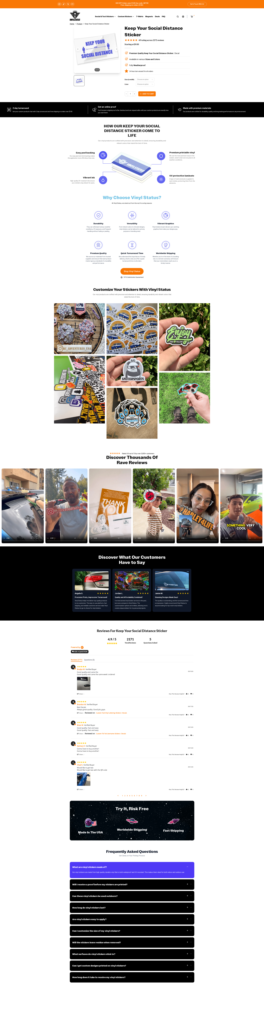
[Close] (33, 1017)
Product (79, 24)
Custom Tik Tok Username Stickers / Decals (111, 734)
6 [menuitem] (134, 796)
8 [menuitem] (139, 796)
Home (72, 24)
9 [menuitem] (141, 796)
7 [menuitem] (136, 796)
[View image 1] (79, 81)
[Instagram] (59, 4)
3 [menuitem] (127, 796)
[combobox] (145, 79)
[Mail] (72, 4)
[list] (135, 684)
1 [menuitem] (122, 796)
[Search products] (178, 16)
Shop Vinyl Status (132, 271)
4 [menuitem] (129, 796)
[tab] (76, 660)
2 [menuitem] (124, 796)
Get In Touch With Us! (197, 4)
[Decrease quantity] (126, 94)
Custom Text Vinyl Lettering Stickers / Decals (111, 713)
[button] (79, 651)
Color (127, 84)
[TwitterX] (68, 4)
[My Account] (183, 16)
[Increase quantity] (134, 94)
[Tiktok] (64, 4)
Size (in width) (129, 79)
